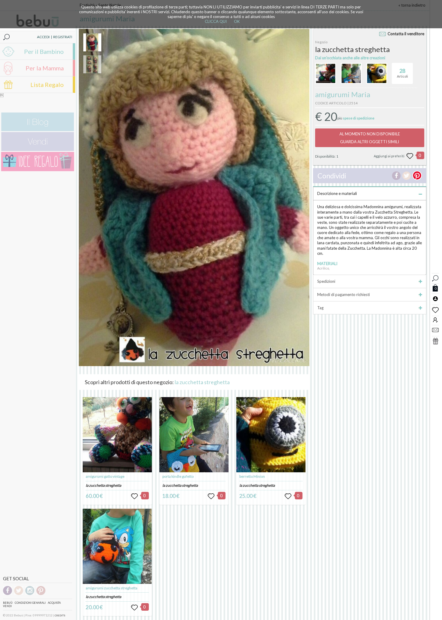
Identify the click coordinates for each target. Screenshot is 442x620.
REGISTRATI (62, 37)
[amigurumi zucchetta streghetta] (117, 546)
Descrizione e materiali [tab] (337, 193)
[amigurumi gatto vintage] (117, 434)
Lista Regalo (47, 84)
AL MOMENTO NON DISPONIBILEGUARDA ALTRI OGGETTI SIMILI (369, 137)
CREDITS (60, 615)
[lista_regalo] (435, 341)
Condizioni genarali (30, 602)
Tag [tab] (320, 307)
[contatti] (435, 330)
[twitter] (18, 594)
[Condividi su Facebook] (396, 175)
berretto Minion (252, 476)
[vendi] (37, 149)
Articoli (402, 73)
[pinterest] (40, 594)
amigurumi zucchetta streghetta (111, 588)
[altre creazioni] (325, 73)
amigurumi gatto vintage (105, 476)
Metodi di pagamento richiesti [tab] (343, 294)
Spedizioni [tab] (326, 281)
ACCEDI (43, 37)
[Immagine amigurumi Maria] (92, 42)
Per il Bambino (44, 51)
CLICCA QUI (216, 21)
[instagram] (29, 594)
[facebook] (7, 594)
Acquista (54, 602)
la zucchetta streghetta (202, 382)
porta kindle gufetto (178, 476)
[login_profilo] (435, 298)
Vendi (7, 606)
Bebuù (8, 602)
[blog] (37, 130)
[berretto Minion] (270, 434)
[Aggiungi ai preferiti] (410, 156)
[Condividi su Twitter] (406, 175)
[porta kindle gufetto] (194, 434)
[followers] (435, 319)
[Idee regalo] (37, 170)
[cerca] (435, 277)
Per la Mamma (45, 68)
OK (237, 21)
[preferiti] (435, 309)
